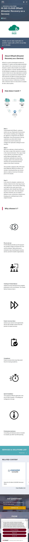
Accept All (14, 535)
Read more (22, 452)
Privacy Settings (14, 529)
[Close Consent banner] (27, 520)
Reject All (14, 532)
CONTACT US (14, 507)
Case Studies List (20, 488)
